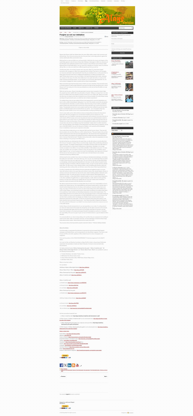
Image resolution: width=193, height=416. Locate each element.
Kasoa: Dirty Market (115, 60)
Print (107, 36)
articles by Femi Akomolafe (66, 370)
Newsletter (109, 1)
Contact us (73, 1)
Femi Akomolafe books (95, 370)
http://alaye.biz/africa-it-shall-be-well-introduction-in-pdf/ (86, 315)
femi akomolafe (87, 370)
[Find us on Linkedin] (69, 365)
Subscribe (103, 1)
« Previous (62, 376)
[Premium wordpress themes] (131, 413)
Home (62, 1)
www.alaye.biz (67, 335)
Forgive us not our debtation (72, 35)
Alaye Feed (117, 134)
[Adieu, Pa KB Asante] (129, 87)
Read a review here (64, 331)
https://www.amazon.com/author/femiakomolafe (79, 337)
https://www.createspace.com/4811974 (77, 293)
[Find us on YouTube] (77, 365)
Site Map (123, 1)
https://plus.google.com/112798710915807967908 (76, 343)
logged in (68, 394)
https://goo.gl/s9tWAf (81, 298)
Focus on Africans (66, 28)
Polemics (65, 368)
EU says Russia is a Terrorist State (121, 110)
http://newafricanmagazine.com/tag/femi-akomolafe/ (89, 350)
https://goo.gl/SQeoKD (72, 287)
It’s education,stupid (117, 123)
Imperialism (116, 1)
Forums (96, 28)
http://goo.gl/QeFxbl (73, 285)
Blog (86, 1)
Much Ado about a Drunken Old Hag (121, 114)
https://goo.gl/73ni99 (79, 270)
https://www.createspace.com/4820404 (77, 282)
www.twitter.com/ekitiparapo (70, 340)
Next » (105, 376)
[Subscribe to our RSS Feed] (73, 365)
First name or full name (117, 38)
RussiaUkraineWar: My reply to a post (122, 120)
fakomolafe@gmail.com (68, 348)
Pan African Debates (65, 2)
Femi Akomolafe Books (94, 1)
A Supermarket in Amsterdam (115, 73)
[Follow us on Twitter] (65, 365)
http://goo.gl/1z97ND (74, 303)
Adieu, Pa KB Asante (116, 83)
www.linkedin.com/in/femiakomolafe (73, 345)
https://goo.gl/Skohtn (84, 267)
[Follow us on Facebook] (61, 365)
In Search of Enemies (118, 117)
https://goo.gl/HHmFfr (81, 272)
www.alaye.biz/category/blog (73, 333)
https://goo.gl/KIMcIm (76, 275)
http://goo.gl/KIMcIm (72, 305)
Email (112, 43)
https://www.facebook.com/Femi (73, 342)
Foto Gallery (80, 1)
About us (67, 1)
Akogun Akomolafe (69, 36)
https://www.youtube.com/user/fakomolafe (79, 347)
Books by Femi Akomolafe (78, 370)
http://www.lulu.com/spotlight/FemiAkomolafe (81, 308)
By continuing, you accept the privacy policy (121, 49)
